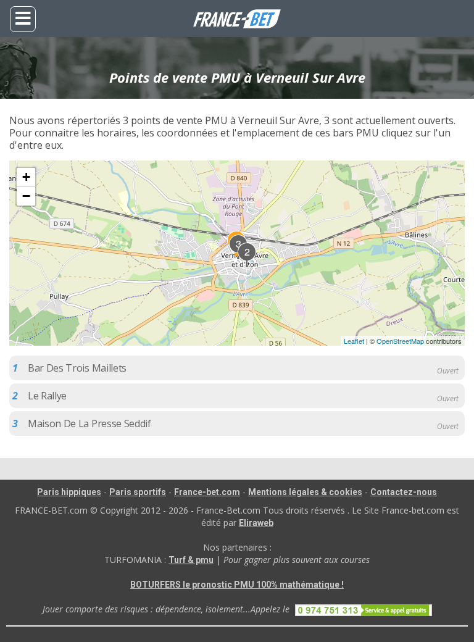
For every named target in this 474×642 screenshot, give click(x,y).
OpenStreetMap (400, 341)
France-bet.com (207, 492)
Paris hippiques (69, 492)
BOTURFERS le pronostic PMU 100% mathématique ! (237, 585)
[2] (247, 265)
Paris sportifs (137, 492)
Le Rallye (47, 395)
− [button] (26, 196)
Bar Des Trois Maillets (77, 368)
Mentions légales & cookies (305, 492)
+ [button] (26, 177)
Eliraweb (256, 523)
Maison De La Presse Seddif (89, 423)
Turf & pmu (191, 560)
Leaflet (354, 341)
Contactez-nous (403, 492)
